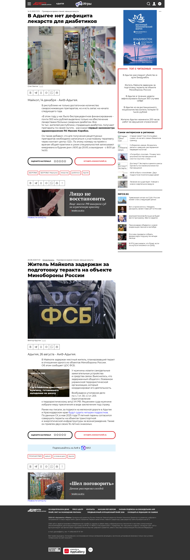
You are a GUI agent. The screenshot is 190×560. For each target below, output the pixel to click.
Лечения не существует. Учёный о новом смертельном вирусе (144, 183)
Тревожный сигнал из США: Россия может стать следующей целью (144, 199)
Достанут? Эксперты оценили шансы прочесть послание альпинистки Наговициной (146, 165)
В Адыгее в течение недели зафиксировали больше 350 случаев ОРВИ (140, 98)
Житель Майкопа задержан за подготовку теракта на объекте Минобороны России (140, 87)
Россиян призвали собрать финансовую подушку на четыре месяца (143, 236)
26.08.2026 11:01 (34, 260)
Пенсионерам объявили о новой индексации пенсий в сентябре (143, 226)
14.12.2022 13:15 (34, 11)
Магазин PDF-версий (107, 509)
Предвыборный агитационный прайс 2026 (105, 512)
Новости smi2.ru (37, 217)
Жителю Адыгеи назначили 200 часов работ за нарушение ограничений (140, 120)
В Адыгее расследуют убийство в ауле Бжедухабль (140, 76)
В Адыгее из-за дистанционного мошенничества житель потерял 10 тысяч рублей (140, 109)
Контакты (90, 509)
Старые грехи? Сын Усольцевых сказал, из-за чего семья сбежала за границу (145, 138)
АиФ (41, 86)
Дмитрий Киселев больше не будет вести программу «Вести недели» (144, 217)
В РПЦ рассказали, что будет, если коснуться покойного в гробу (144, 244)
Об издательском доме (58, 509)
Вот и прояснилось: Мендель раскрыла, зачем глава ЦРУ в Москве (145, 208)
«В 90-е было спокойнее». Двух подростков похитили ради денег (144, 174)
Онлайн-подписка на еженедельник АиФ (137, 509)
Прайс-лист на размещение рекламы (64, 512)
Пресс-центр (77, 509)
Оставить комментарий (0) (95, 161)
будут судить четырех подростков (88, 412)
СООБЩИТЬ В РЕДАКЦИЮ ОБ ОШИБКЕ (143, 512)
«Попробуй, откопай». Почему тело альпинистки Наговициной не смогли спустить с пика (145, 156)
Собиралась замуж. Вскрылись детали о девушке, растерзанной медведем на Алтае (144, 147)
